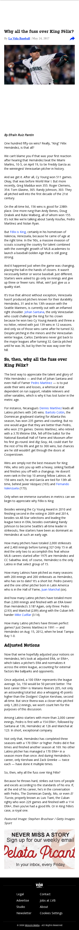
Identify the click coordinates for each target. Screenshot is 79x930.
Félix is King (18, 232)
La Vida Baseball (19, 38)
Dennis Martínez (50, 408)
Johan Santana (34, 312)
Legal (20, 894)
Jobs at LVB (48, 900)
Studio (20, 907)
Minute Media (32, 925)
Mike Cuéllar (23, 615)
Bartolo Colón (54, 412)
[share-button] (72, 38)
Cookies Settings (51, 913)
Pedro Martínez (41, 383)
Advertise (22, 900)
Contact (45, 894)
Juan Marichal (51, 589)
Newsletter (23, 913)
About (44, 907)
